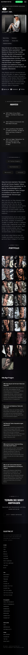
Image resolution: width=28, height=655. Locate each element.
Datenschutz (7, 629)
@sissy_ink (6, 89)
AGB (4, 624)
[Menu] (25, 2)
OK (4, 8)
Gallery (5, 565)
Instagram (6, 634)
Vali (4, 549)
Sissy (5, 547)
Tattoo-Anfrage (8, 563)
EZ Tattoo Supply (14, 161)
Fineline (5, 579)
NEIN (10, 8)
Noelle (5, 554)
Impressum (6, 627)
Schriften (6, 588)
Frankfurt (6, 618)
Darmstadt (6, 615)
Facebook (15, 89)
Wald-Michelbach (8, 602)
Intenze (20, 172)
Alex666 (5, 558)
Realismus (6, 574)
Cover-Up (6, 583)
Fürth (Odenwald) (8, 604)
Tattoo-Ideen (7, 590)
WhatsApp (20, 1)
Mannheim (6, 608)
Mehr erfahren (22, 6)
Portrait (6, 576)
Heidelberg (6, 611)
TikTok (22, 89)
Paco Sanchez (7, 560)
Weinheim (6, 606)
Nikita (5, 551)
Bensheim (6, 613)
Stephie (5, 556)
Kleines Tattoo (8, 586)
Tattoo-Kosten (8, 592)
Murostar (8, 172)
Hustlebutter (14, 166)
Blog (4, 567)
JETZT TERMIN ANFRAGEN (14, 514)
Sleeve (5, 581)
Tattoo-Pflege (7, 595)
